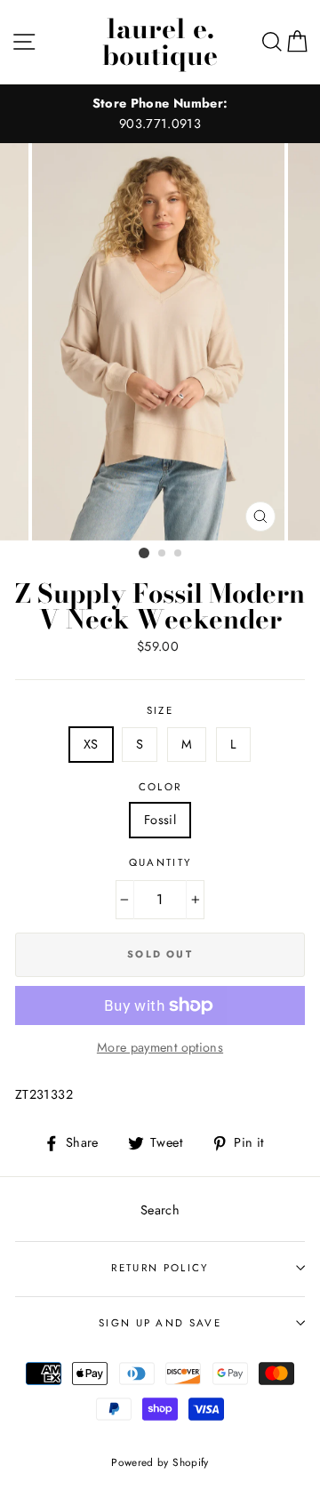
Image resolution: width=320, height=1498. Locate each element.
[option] (160, 113)
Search (160, 1210)
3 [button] (178, 553)
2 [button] (162, 553)
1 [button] (144, 553)
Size (160, 710)
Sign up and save (160, 1323)
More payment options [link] (160, 1047)
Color (160, 787)
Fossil (160, 820)
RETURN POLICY (159, 1268)
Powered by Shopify (160, 1462)
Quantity (160, 862)
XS (91, 744)
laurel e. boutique (160, 42)
